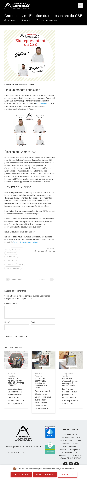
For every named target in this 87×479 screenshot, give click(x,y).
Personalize (68, 475)
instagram (26, 242)
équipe (21, 264)
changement (11, 257)
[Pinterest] (46, 251)
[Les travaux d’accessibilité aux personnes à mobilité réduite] (71, 360)
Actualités (27, 20)
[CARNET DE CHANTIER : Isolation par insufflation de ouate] (43, 360)
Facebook (17, 242)
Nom (6, 322)
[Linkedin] (50, 251)
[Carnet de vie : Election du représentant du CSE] (29, 55)
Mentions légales (19, 453)
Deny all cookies (44, 475)
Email (33, 322)
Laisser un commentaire (49, 20)
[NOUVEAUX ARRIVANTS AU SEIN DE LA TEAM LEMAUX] (16, 360)
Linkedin (35, 242)
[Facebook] (35, 251)
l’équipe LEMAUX (43, 103)
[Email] (53, 251)
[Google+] (42, 251)
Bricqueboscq (17, 249)
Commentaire (10, 303)
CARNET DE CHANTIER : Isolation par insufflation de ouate (41, 383)
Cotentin (10, 264)
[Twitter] (38, 251)
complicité (10, 260)
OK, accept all (21, 475)
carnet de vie (11, 253)
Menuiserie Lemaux (13, 268)
